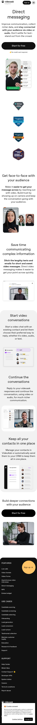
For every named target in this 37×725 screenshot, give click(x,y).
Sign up (26, 3)
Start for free (18, 45)
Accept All (28, 719)
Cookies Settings (17, 719)
